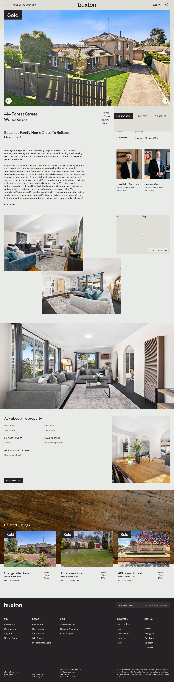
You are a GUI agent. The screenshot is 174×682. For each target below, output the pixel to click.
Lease (35, 619)
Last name (50, 425)
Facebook (149, 637)
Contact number (13, 438)
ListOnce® (64, 676)
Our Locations (123, 624)
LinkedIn (149, 642)
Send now (11, 480)
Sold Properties (67, 624)
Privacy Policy (9, 674)
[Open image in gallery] (81, 286)
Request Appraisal (69, 628)
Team (119, 628)
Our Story (122, 619)
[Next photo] (165, 101)
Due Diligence (37, 674)
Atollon (74, 676)
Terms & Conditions (11, 676)
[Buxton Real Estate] (16, 605)
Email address (52, 438)
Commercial (10, 628)
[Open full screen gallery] (87, 58)
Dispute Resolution (11, 672)
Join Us (149, 619)
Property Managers (41, 642)
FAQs (119, 642)
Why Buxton (38, 637)
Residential (9, 624)
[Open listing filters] (167, 5)
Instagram (150, 633)
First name (10, 425)
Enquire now (123, 116)
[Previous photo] (8, 101)
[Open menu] (7, 5)
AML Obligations (38, 676)
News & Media (123, 633)
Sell (62, 619)
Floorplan (161, 116)
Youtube (149, 647)
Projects (8, 633)
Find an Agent (11, 637)
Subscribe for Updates (156, 605)
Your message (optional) (17, 450)
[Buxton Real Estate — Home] (87, 5)
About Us (120, 637)
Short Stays (38, 633)
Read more (10, 204)
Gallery (142, 116)
